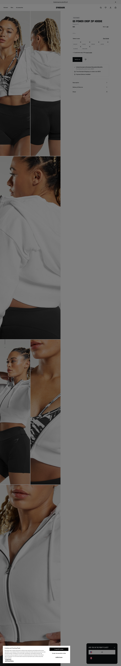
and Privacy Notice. (9, 661)
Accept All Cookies (58, 649)
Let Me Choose (59, 657)
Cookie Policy (8, 659)
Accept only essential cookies (59, 653)
